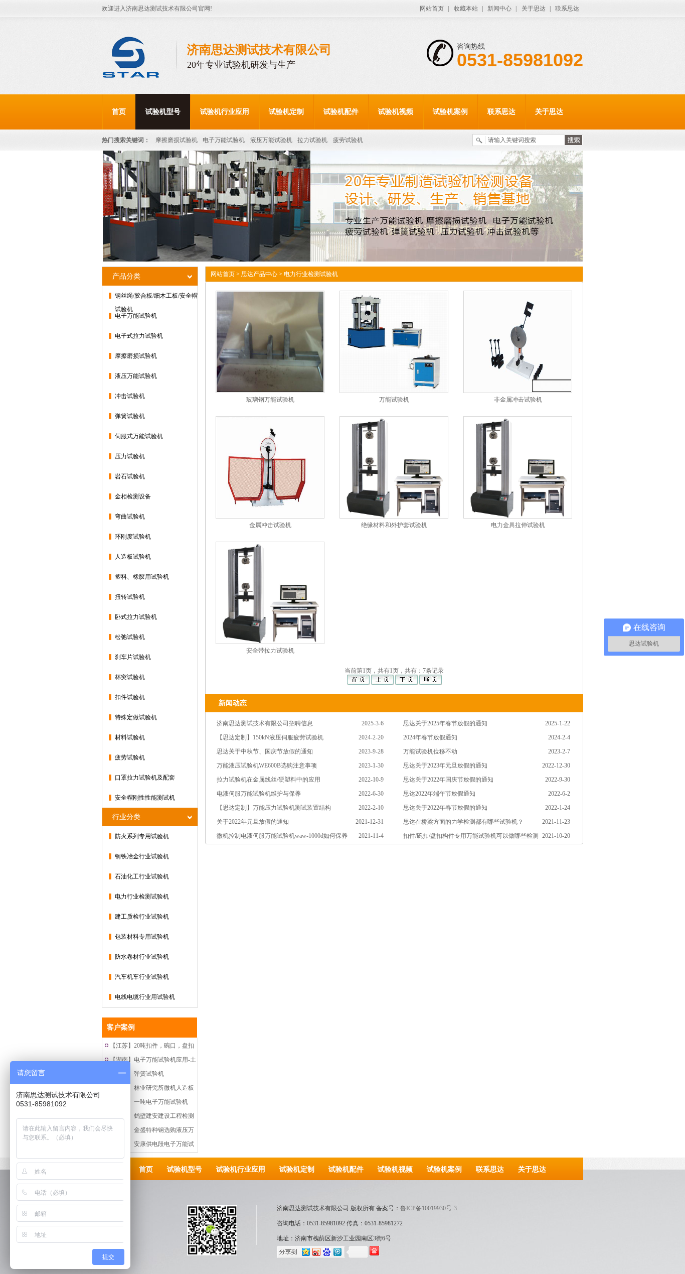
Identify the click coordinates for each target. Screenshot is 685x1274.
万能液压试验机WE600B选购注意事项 (267, 765)
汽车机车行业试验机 (142, 976)
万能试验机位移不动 (430, 751)
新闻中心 (499, 8)
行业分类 (126, 817)
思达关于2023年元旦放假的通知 (445, 765)
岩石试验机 (130, 476)
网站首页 (432, 8)
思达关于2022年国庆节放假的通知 (448, 779)
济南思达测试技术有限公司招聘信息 (265, 723)
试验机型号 (163, 111)
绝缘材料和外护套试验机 (394, 525)
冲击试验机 (130, 396)
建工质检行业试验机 (142, 916)
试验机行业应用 (224, 111)
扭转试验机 (130, 596)
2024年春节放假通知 (430, 737)
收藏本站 (466, 8)
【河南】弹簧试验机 (137, 1073)
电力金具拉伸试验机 (518, 525)
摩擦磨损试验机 (176, 140)
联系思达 (567, 8)
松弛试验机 (130, 637)
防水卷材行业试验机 (142, 956)
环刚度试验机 (133, 536)
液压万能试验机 (271, 140)
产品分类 (126, 276)
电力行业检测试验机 (142, 896)
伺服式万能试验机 (139, 436)
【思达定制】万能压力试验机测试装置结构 (274, 807)
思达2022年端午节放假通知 (439, 793)
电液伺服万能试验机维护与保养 (259, 793)
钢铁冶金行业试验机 (142, 856)
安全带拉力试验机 (270, 650)
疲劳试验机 (348, 140)
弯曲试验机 (130, 516)
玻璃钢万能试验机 (270, 399)
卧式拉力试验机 (136, 616)
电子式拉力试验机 (139, 335)
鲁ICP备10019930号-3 (428, 1208)
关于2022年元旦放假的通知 (253, 821)
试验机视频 (395, 111)
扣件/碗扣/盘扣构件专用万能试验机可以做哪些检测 (471, 835)
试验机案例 (450, 111)
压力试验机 (130, 456)
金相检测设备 (133, 496)
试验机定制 (286, 111)
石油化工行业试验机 (142, 876)
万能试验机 (394, 399)
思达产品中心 (259, 274)
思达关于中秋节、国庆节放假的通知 (265, 751)
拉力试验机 (312, 140)
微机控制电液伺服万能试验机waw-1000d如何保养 (282, 835)
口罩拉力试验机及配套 (145, 777)
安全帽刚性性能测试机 (145, 797)
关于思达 (534, 8)
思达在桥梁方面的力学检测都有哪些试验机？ (463, 821)
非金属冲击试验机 (518, 399)
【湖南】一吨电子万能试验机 (149, 1101)
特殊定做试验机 (136, 717)
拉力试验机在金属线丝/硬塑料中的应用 (268, 779)
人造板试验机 (133, 556)
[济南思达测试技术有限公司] (139, 58)
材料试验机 (130, 737)
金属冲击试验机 (270, 525)
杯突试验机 (130, 677)
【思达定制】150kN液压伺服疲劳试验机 (270, 737)
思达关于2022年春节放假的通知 (445, 807)
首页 (119, 111)
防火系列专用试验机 (142, 836)
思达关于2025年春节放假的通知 (445, 723)
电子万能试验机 (224, 140)
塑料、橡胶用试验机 (142, 576)
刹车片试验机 (133, 657)
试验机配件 (341, 111)
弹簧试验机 (130, 416)
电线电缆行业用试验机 (145, 996)
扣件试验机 (130, 697)
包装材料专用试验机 (142, 936)
